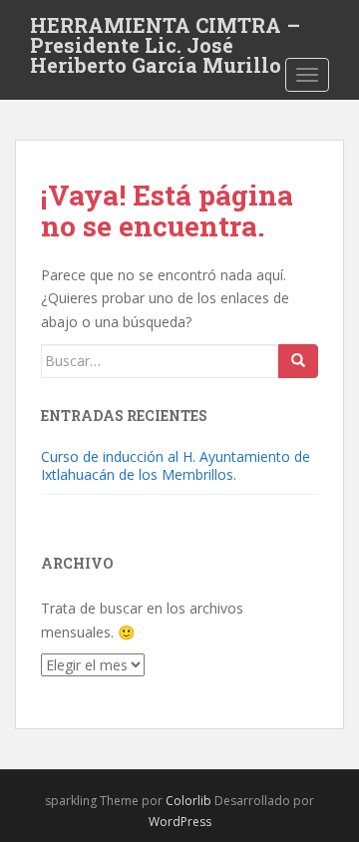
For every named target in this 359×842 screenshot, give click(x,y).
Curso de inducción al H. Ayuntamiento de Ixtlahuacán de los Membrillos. (175, 465)
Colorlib (188, 800)
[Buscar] (298, 361)
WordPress (180, 821)
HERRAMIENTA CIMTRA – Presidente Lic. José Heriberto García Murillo (165, 31)
